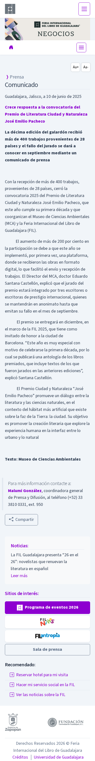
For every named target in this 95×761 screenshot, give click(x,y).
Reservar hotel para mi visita (42, 675)
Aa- (85, 67)
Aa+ (76, 67)
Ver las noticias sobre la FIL (40, 695)
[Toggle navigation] (84, 9)
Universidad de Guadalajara (57, 757)
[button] (47, 607)
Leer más (19, 576)
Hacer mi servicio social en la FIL (45, 685)
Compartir (24, 520)
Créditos (20, 757)
